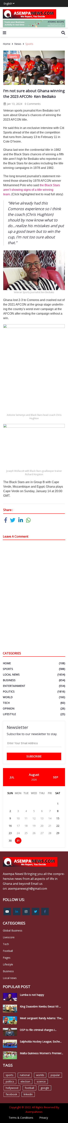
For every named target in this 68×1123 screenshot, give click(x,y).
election (25, 1081)
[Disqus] (34, 596)
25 (26, 833)
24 (18, 833)
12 (34, 818)
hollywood (12, 1088)
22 (57, 825)
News (17, 44)
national (25, 1075)
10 (18, 818)
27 (41, 833)
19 (34, 825)
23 (10, 833)
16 (10, 825)
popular (55, 1075)
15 (57, 818)
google (45, 1088)
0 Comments (33, 104)
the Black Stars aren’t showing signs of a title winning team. (31, 190)
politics (10, 1081)
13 (41, 818)
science (41, 1081)
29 (57, 833)
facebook (11, 1094)
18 (26, 825)
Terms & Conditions (21, 1117)
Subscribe (34, 756)
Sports (29, 44)
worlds (40, 1075)
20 (41, 825)
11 (26, 818)
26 (34, 833)
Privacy (43, 1117)
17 (18, 825)
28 (49, 833)
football (29, 1088)
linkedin (28, 1094)
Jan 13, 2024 (14, 104)
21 (49, 825)
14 (49, 818)
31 (18, 840)
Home (6, 44)
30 (10, 840)
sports (9, 1075)
